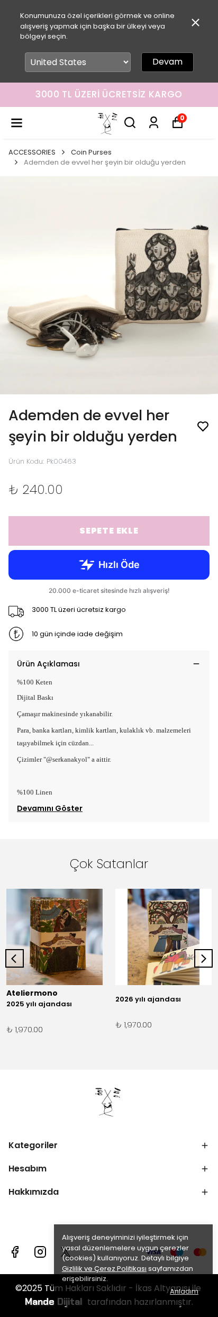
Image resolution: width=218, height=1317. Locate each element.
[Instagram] (40, 1252)
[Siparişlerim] (153, 122)
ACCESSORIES (32, 152)
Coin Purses (91, 152)
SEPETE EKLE (109, 531)
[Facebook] (14, 1252)
